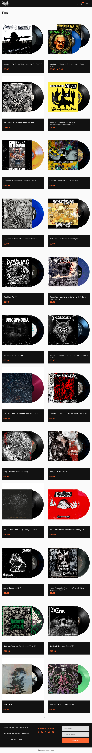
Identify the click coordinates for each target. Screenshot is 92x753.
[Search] (76, 3)
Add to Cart (13, 68)
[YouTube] (42, 732)
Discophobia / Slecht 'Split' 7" (14, 355)
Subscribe (75, 740)
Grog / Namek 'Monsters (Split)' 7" (16, 472)
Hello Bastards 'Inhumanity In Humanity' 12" (66, 530)
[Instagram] (45, 732)
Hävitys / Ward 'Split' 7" (58, 472)
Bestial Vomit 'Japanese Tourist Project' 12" (20, 122)
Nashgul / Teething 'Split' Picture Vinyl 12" (19, 646)
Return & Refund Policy (46, 728)
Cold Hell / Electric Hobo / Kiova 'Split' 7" (65, 181)
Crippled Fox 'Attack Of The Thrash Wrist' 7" (20, 239)
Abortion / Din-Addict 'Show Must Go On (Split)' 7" (22, 64)
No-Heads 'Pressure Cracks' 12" (61, 646)
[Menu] (87, 3)
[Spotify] (49, 732)
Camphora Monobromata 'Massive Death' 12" (21, 181)
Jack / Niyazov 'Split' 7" (12, 588)
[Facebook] (38, 732)
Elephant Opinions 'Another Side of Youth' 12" (21, 413)
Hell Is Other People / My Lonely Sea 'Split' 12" (21, 530)
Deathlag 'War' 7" (10, 297)
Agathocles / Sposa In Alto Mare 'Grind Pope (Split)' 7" (66, 65)
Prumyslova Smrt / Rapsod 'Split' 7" (63, 704)
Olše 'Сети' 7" (8, 704)
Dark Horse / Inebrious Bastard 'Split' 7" (64, 239)
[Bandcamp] (53, 732)
